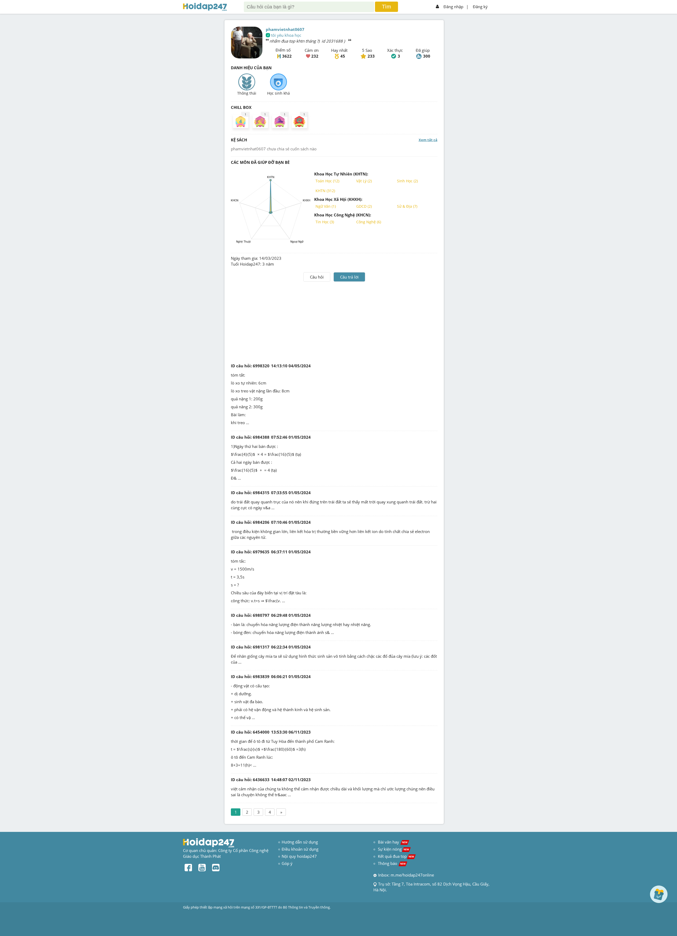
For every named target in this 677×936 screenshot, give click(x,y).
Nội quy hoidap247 (299, 856)
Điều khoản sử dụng (300, 849)
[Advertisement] (334, 321)
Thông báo (392, 863)
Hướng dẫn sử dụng (300, 842)
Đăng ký (480, 6)
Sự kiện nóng (393, 849)
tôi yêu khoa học (286, 35)
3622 (287, 56)
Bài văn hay (392, 842)
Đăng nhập (453, 6)
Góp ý (287, 863)
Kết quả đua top (396, 856)
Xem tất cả (428, 139)
